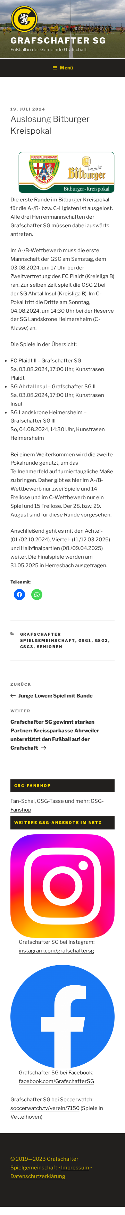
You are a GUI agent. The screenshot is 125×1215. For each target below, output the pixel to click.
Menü (66, 67)
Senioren (50, 646)
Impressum (75, 1168)
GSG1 (85, 640)
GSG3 (27, 646)
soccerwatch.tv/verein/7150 (45, 1108)
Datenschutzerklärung (37, 1176)
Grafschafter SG (58, 41)
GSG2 (101, 640)
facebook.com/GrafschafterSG (56, 1081)
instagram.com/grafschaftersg (56, 951)
